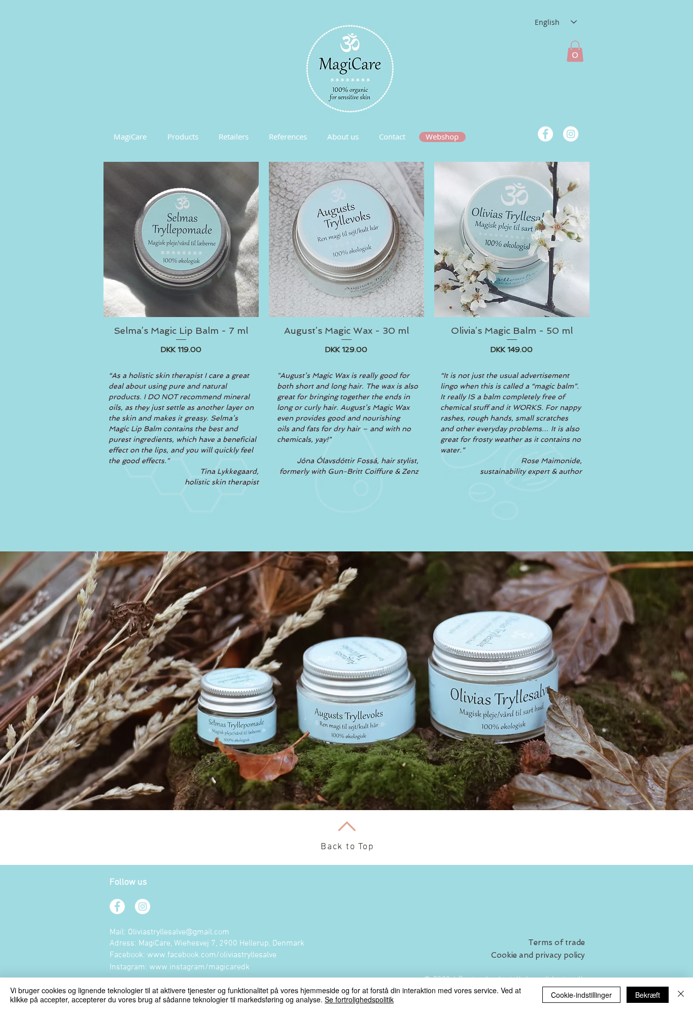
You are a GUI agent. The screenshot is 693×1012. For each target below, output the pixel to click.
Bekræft (647, 995)
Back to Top (347, 847)
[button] (575, 51)
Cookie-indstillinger (581, 995)
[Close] (681, 995)
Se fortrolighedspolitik (359, 999)
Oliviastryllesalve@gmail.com (178, 932)
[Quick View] (181, 239)
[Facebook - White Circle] (545, 134)
